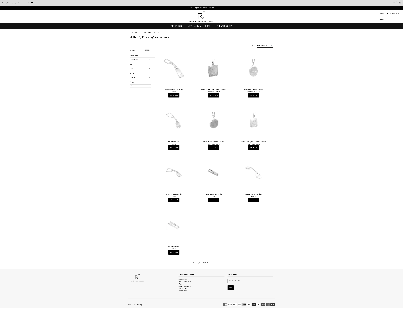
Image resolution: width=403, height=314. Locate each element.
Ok (394, 2)
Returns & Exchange (185, 286)
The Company (183, 288)
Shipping (181, 284)
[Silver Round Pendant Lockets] (213, 120)
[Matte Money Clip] (174, 225)
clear (149, 73)
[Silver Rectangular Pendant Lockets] (213, 68)
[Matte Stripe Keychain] (174, 172)
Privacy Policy (182, 279)
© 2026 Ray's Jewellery (135, 304)
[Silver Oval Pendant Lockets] (253, 68)
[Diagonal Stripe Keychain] (253, 172)
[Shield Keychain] (174, 120)
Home (132, 32)
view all (147, 50)
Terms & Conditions (185, 282)
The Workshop (183, 290)
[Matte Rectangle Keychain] (174, 68)
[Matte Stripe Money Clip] (213, 172)
